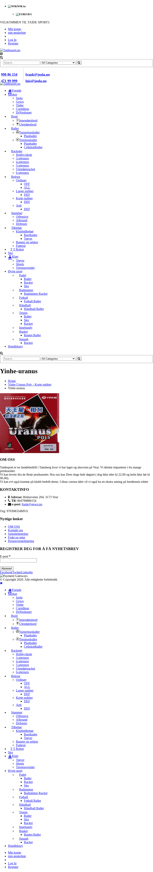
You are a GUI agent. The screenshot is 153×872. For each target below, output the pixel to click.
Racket (28, 282)
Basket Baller (32, 335)
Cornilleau (22, 109)
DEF (27, 194)
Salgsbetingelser (18, 533)
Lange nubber (24, 191)
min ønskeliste (17, 32)
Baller (27, 279)
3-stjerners (22, 158)
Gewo (20, 101)
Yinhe (20, 105)
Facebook (6, 572)
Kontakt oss (15, 530)
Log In (12, 40)
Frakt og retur (16, 537)
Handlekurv (15, 346)
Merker (12, 94)
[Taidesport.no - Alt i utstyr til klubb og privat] (10, 50)
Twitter (16, 572)
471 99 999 (9, 81)
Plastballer (30, 136)
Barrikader (30, 235)
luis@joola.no (36, 81)
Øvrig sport (15, 271)
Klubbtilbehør (24, 231)
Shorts (20, 264)
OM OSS (14, 526)
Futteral (21, 245)
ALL (27, 187)
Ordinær (21, 180)
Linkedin (27, 572)
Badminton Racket (35, 293)
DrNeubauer (24, 112)
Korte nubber (24, 198)
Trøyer (28, 238)
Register (13, 43)
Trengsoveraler (25, 267)
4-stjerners (22, 162)
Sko (26, 286)
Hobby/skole (24, 154)
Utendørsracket (25, 169)
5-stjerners (22, 165)
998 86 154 (9, 74)
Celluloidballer (33, 147)
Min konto (14, 29)
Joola (19, 98)
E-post (5, 556)
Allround (21, 220)
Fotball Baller (32, 301)
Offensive (22, 216)
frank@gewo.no (32, 504)
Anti (19, 205)
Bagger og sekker (27, 242)
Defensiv (21, 224)
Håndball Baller (34, 309)
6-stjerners (22, 172)
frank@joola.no (38, 74)
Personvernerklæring (21, 541)
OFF (27, 184)
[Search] (79, 63)
